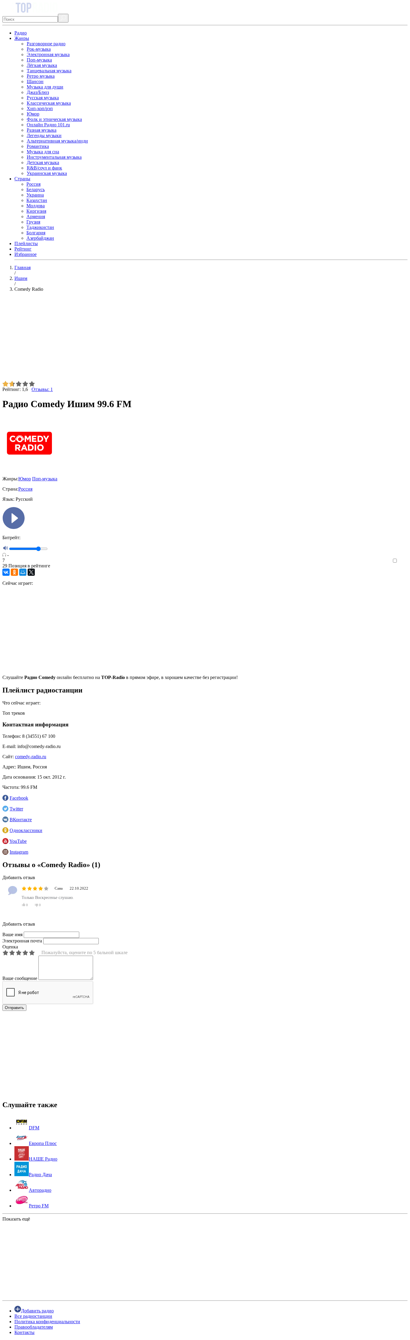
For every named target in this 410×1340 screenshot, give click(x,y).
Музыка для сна (43, 151)
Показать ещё (16, 1218)
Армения (35, 216)
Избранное (25, 254)
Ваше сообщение (19, 978)
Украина (35, 194)
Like (403, 560)
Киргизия (36, 211)
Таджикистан (40, 227)
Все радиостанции (33, 1316)
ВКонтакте (21, 819)
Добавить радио (37, 1310)
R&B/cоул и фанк (44, 167)
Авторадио (40, 1190)
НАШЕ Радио (43, 1158)
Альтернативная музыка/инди (57, 140)
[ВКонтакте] (6, 572)
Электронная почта (22, 940)
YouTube (18, 841)
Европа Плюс (43, 1143)
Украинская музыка (47, 173)
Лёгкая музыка (42, 65)
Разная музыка (41, 130)
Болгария (35, 232)
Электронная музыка (48, 54)
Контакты (24, 1332)
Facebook (19, 798)
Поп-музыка (39, 59)
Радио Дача (40, 1174)
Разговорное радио (46, 43)
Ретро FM (39, 1205)
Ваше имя (12, 934)
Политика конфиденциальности (47, 1321)
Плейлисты (26, 243)
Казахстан (36, 200)
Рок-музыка (39, 49)
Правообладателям (33, 1326)
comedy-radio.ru (30, 756)
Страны (22, 178)
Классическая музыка (49, 103)
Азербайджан (40, 238)
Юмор (33, 113)
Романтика (38, 146)
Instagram (19, 852)
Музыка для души (45, 86)
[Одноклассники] (14, 572)
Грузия (33, 221)
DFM (34, 1127)
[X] (31, 572)
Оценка (10, 946)
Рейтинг (23, 248)
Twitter (16, 808)
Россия (33, 184)
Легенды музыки (44, 135)
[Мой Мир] (22, 572)
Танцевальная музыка (49, 70)
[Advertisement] (182, 339)
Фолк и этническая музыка (54, 119)
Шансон (35, 81)
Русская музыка (43, 97)
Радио (20, 32)
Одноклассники (26, 830)
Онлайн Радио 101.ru (48, 124)
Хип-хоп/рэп (40, 108)
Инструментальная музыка (54, 157)
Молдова (35, 205)
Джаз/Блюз (38, 92)
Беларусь (35, 189)
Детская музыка (43, 162)
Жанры (21, 38)
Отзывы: (42, 389)
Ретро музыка (41, 76)
